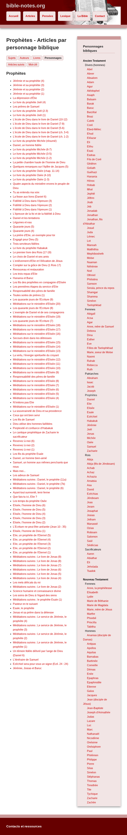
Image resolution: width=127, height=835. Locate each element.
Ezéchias (92, 493)
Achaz (90, 472)
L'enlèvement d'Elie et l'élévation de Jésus (38, 261)
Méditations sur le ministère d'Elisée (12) (36, 359)
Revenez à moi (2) (23, 445)
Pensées (47, 16)
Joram (90, 506)
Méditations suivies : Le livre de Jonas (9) (37, 556)
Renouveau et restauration (28, 269)
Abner (90, 73)
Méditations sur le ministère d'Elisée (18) (36, 325)
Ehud (90, 133)
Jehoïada (92, 566)
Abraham (92, 378)
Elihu (90, 146)
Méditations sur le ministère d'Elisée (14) (36, 346)
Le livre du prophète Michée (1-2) (32, 158)
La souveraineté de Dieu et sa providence (37, 411)
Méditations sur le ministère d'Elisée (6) (36, 389)
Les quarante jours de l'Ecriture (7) (33, 321)
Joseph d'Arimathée (98, 712)
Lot (89, 240)
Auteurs (24, 58)
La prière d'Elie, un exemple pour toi (34, 235)
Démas (91, 669)
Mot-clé (33, 64)
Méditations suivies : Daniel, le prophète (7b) (39, 483)
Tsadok (91, 571)
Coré (90, 125)
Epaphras (92, 678)
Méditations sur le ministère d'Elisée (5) (36, 393)
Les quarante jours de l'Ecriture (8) (33, 308)
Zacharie (92, 450)
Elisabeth (92, 592)
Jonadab (92, 210)
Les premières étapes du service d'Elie (35, 286)
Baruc (90, 108)
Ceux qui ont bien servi (26, 415)
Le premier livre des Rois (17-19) (32, 252)
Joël (89, 429)
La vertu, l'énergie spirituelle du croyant (36, 355)
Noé (89, 270)
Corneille (92, 665)
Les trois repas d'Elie (25, 273)
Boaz (90, 116)
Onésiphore (94, 746)
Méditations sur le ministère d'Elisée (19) (36, 316)
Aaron (90, 553)
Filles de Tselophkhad (100, 348)
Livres (36, 58)
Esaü (90, 150)
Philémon (92, 755)
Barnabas (92, 656)
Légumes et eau (22, 222)
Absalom (92, 78)
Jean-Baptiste (95, 708)
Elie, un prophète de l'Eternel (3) (32, 543)
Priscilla (91, 622)
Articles (30, 16)
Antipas (91, 643)
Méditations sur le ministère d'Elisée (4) (36, 398)
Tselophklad (94, 305)
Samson (92, 283)
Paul (89, 751)
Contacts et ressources (24, 826)
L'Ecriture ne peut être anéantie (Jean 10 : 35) (39, 526)
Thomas (92, 781)
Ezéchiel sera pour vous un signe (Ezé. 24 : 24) (40, 664)
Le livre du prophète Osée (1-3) (31, 179)
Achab (91, 468)
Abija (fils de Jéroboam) (101, 463)
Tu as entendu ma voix (26, 192)
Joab (90, 202)
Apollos (91, 648)
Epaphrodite (94, 682)
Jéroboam (93, 498)
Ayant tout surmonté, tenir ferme (31, 492)
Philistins (92, 279)
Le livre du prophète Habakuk (30, 248)
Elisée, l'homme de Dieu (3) (29, 518)
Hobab (91, 185)
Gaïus (90, 691)
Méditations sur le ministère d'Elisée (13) (36, 351)
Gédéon (91, 163)
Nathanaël (93, 733)
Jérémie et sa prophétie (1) (28, 93)
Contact (100, 16)
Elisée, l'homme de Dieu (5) (29, 509)
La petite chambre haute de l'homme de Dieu (39, 162)
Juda (90, 232)
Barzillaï (92, 112)
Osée (90, 442)
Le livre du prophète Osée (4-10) (32, 175)
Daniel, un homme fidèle (27, 145)
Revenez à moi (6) (23, 441)
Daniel (91, 399)
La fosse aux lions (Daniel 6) (29, 196)
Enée (90, 673)
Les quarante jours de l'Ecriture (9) (33, 299)
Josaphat (92, 511)
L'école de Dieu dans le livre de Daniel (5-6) (38, 128)
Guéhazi (92, 172)
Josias (91, 515)
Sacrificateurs (93, 549)
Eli (88, 142)
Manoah (92, 245)
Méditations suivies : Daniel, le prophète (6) (38, 488)
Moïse (90, 258)
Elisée (90, 408)
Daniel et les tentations (26, 218)
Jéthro (90, 198)
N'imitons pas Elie (23, 402)
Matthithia (92, 249)
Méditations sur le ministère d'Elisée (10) (36, 368)
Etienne (91, 686)
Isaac (90, 382)
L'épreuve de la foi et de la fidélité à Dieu (37, 213)
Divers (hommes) (95, 65)
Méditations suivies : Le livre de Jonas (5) (37, 573)
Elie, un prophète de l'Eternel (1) (32, 552)
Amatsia (92, 480)
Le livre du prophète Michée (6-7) (32, 149)
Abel (89, 69)
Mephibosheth (95, 253)
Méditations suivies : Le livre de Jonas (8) (37, 561)
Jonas (90, 433)
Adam (90, 82)
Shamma (92, 296)
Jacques (92, 695)
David (90, 489)
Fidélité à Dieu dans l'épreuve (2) (32, 205)
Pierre (90, 763)
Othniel (91, 275)
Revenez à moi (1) (23, 449)
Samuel (91, 446)
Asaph (91, 95)
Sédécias (92, 545)
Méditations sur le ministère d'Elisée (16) (36, 333)
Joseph (91, 390)
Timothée (92, 785)
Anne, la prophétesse (99, 588)
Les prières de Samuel (26, 106)
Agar (90, 322)
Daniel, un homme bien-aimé (30, 458)
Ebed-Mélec (94, 129)
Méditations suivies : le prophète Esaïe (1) (37, 599)
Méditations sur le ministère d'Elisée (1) (36, 406)
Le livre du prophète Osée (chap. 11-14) (36, 171)
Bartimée (92, 661)
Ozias (90, 528)
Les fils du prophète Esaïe (28, 453)
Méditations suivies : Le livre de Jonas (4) (37, 578)
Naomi (91, 356)
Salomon (92, 536)
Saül (89, 541)
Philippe (92, 759)
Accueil (13, 16)
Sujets (12, 58)
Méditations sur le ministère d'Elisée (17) (36, 329)
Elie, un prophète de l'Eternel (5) (32, 535)
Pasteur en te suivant (25, 604)
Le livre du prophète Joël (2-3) (30, 110)
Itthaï (90, 189)
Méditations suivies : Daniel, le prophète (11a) (39, 479)
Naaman (92, 262)
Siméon (91, 300)
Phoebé (91, 618)
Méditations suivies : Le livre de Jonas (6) (37, 569)
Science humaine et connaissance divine (37, 591)
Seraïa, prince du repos (100, 288)
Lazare (91, 721)
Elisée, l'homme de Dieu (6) (29, 505)
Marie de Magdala (97, 605)
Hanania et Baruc (23, 278)
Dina (90, 335)
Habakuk (92, 420)
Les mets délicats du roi (27, 582)
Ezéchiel (92, 416)
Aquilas (91, 652)
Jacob (90, 386)
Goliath (91, 168)
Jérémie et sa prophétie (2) (28, 89)
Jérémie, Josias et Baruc (27, 668)
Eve (89, 343)
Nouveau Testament (95, 579)
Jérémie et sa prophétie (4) (28, 80)
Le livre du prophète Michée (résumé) (35, 140)
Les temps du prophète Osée (30, 501)
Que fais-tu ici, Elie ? (25, 496)
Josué (90, 228)
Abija (90, 459)
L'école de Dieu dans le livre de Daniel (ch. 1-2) (40, 136)
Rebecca (92, 365)
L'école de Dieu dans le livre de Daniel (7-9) (38, 123)
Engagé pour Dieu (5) (25, 239)
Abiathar (92, 558)
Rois (87, 455)
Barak (90, 103)
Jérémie (91, 425)
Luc (89, 725)
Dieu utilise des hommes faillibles (32, 423)
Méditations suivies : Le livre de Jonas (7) (37, 565)
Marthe (91, 613)
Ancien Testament (94, 60)
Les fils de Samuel (24, 419)
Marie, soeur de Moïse (100, 352)
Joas (90, 502)
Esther (91, 339)
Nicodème (93, 738)
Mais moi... (19, 471)
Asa (89, 485)
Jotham (91, 519)
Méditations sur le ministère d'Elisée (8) (36, 381)
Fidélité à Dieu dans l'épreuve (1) (32, 209)
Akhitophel (93, 90)
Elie (89, 403)
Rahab (91, 360)
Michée (91, 438)
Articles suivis (16, 64)
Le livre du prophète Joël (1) (29, 115)
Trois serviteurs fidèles (26, 243)
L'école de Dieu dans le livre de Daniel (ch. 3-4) (40, 132)
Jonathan (92, 215)
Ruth (90, 369)
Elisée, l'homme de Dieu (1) (29, 531)
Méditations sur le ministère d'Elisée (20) (36, 303)
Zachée (91, 802)
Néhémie (92, 266)
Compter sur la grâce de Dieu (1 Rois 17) (37, 265)
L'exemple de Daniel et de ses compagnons (38, 312)
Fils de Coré (94, 159)
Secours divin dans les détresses (32, 338)
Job (89, 206)
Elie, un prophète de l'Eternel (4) (32, 539)
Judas (90, 716)
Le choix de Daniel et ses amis (31, 256)
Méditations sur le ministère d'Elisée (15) (36, 342)
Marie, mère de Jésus (99, 609)
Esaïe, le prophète (23, 608)
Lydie (90, 596)
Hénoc (91, 180)
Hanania (92, 176)
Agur (90, 86)
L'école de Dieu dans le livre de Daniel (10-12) (40, 119)
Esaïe (90, 412)
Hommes (90, 631)
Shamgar (92, 292)
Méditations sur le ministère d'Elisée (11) (36, 363)
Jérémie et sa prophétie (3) (28, 85)
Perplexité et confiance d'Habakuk (33, 428)
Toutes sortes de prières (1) (29, 295)
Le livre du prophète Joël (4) (29, 102)
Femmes (90, 309)
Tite (89, 789)
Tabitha (91, 626)
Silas (90, 768)
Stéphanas (93, 776)
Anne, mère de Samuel (100, 326)
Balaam (91, 99)
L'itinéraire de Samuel (26, 659)
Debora (91, 330)
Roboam (92, 532)
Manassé (92, 523)
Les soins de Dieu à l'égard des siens (35, 595)
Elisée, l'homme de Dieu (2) (29, 522)
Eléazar (91, 138)
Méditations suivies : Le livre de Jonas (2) (37, 586)
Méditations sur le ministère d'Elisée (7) (36, 385)
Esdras (91, 155)
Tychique (92, 793)
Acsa (90, 318)
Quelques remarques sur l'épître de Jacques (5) (40, 166)
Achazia (92, 476)
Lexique (65, 16)
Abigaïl (91, 313)
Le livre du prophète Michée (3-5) (32, 153)
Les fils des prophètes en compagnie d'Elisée (39, 282)
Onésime (92, 742)
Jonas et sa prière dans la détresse (33, 612)
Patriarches (91, 373)
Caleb (90, 120)
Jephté (91, 193)
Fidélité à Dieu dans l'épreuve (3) (32, 201)
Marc (90, 729)
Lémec (91, 236)
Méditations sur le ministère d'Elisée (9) (36, 372)
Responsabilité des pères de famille (34, 291)
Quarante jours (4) (23, 231)
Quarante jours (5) (23, 226)
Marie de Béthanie (97, 601)
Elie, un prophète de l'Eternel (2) (32, 548)
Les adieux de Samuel (26, 475)
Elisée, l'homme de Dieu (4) (29, 513)
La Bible (83, 16)
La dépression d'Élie (25, 98)
